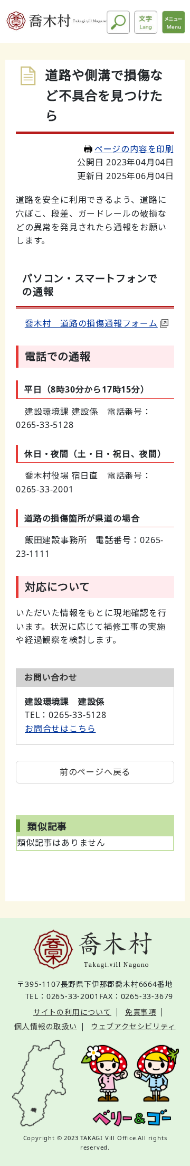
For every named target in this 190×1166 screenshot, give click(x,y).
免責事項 (140, 1012)
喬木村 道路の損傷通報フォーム (91, 323)
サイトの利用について (72, 1012)
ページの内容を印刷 (134, 149)
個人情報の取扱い (45, 1026)
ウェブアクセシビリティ (133, 1026)
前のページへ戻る (95, 772)
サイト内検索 (118, 22)
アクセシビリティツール (145, 22)
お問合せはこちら (60, 728)
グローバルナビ (173, 22)
